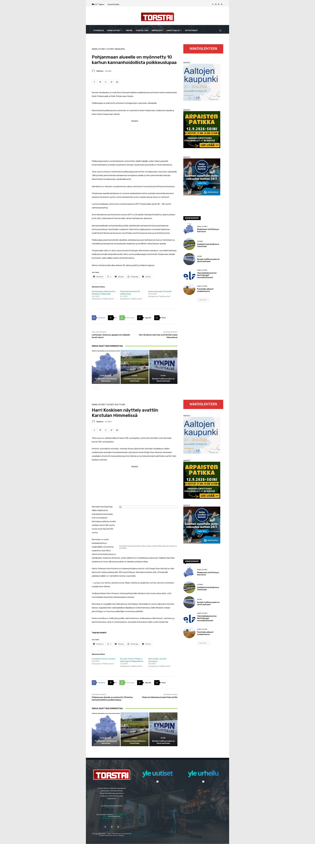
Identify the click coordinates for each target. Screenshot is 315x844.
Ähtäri (163, 375)
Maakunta (120, 49)
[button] (220, 30)
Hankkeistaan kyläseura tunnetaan (135, 380)
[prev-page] (93, 388)
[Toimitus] (94, 71)
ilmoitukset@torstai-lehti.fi (112, 818)
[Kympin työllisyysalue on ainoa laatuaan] (163, 367)
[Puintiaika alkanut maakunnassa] (189, 289)
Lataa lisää (202, 300)
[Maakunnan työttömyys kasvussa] (106, 367)
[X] (221, 4)
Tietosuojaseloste (112, 808)
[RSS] (218, 4)
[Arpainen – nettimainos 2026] (201, 147)
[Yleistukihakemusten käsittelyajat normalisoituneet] (189, 274)
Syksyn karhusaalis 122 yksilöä (159, 291)
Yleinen (134, 375)
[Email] (116, 82)
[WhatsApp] (105, 82)
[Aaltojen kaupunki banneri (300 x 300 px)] (201, 100)
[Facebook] (212, 4)
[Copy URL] (111, 82)
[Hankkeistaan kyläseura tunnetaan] (135, 367)
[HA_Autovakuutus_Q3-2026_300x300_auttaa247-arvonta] (201, 195)
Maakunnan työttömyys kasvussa (106, 380)
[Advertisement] (134, 140)
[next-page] (97, 388)
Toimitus (99, 71)
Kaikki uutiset (99, 49)
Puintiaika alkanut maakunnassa (205, 290)
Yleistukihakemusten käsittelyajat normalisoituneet (207, 275)
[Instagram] (215, 4)
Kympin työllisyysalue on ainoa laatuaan (163, 380)
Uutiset (110, 49)
